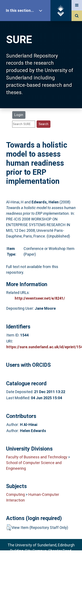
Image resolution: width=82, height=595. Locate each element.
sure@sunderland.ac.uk (46, 562)
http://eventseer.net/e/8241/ (40, 298)
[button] (8, 527)
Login (18, 115)
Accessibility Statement (41, 585)
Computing (15, 494)
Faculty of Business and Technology (36, 457)
